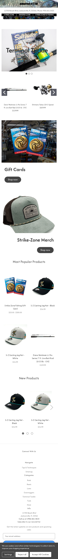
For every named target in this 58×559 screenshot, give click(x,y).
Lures (29, 488)
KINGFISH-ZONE (24, 15)
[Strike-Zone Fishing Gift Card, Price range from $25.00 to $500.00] (15, 286)
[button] (13, 180)
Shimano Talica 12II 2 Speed (42, 104)
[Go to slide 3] (32, 74)
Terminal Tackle (29, 496)
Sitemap (29, 471)
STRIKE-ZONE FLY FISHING (44, 15)
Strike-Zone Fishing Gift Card (15, 307)
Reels (29, 484)
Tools (29, 500)
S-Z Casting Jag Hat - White (15, 357)
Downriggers (29, 492)
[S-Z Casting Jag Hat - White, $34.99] (15, 336)
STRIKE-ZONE (9, 15)
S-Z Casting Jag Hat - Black (43, 305)
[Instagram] (31, 457)
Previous (3, 407)
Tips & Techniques (29, 467)
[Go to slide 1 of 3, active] (23, 433)
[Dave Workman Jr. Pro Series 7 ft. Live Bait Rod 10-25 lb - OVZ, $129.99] (43, 336)
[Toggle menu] (4, 4)
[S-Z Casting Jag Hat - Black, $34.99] (43, 286)
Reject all (22, 554)
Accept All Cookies (40, 554)
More (29, 505)
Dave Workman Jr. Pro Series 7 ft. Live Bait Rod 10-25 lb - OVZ (43, 358)
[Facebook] (26, 457)
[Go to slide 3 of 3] (32, 433)
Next (51, 407)
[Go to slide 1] (26, 74)
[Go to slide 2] (29, 74)
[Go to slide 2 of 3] (27, 433)
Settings (8, 554)
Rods (29, 480)
